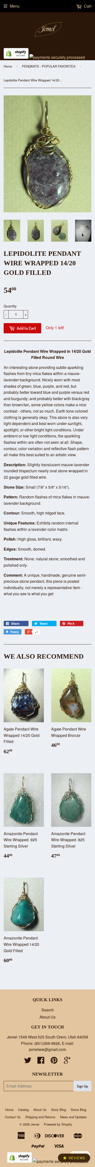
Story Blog (58, 1109)
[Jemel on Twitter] (27, 1061)
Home (8, 66)
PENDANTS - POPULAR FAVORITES (49, 66)
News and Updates (73, 1117)
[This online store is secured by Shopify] (16, 57)
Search (47, 1010)
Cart (87, 6)
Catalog (23, 1109)
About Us (47, 1017)
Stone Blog (78, 1109)
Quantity (10, 306)
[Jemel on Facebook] (41, 1061)
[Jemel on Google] (67, 1061)
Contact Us (13, 1117)
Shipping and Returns (40, 1117)
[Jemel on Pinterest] (54, 1061)
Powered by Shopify (58, 1124)
